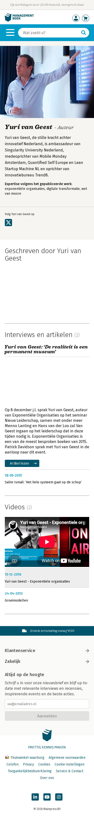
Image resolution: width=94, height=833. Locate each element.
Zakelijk (12, 661)
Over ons (47, 778)
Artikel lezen (19, 463)
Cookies (44, 764)
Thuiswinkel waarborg (27, 758)
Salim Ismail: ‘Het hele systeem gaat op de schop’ (43, 482)
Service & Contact (69, 771)
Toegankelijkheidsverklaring (30, 771)
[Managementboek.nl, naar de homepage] (19, 21)
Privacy (28, 764)
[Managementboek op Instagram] (58, 797)
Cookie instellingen (69, 764)
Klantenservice (20, 650)
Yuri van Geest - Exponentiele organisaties (37, 581)
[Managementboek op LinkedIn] (35, 797)
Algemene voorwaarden (67, 758)
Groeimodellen (16, 600)
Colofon (13, 764)
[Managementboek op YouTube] (47, 797)
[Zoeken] (84, 32)
